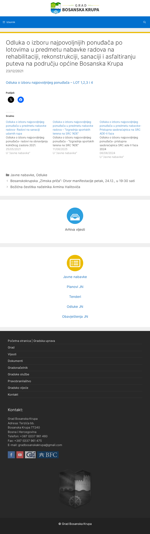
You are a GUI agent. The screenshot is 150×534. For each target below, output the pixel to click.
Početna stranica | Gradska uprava (31, 341)
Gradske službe (18, 374)
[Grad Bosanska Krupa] (75, 8)
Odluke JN (75, 307)
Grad (11, 347)
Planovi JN (75, 287)
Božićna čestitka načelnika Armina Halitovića (45, 187)
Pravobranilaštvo (19, 381)
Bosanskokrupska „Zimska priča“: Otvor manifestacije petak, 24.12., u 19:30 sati (72, 181)
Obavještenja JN (75, 316)
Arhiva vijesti (75, 229)
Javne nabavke (22, 175)
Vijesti (12, 354)
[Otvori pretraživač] (144, 22)
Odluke (41, 175)
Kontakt (13, 394)
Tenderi (75, 297)
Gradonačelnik (18, 367)
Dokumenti (15, 361)
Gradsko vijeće (18, 388)
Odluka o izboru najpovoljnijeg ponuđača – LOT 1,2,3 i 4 (49, 82)
